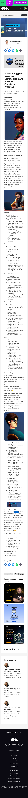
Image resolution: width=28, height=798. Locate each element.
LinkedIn (16, 512)
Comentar (22, 574)
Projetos (14, 758)
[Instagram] (22, 744)
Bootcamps (14, 755)
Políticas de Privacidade (14, 778)
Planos (14, 753)
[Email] (20, 50)
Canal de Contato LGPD (14, 781)
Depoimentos (14, 766)
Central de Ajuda (14, 773)
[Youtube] (14, 744)
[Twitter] (13, 50)
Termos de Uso (14, 775)
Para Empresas (14, 763)
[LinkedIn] (5, 50)
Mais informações (12, 732)
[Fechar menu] (20, 8)
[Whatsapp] (17, 50)
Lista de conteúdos (8, 15)
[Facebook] (9, 50)
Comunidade (14, 761)
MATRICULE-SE (20, 3)
